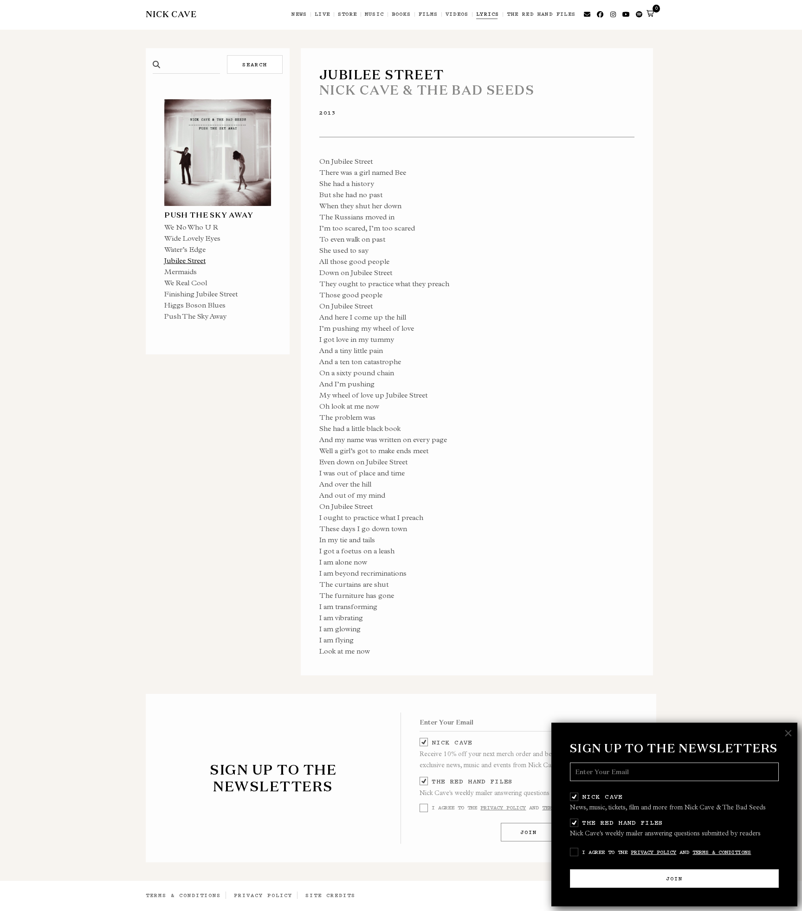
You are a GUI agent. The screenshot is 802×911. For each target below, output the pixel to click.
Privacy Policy (653, 852)
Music (374, 14)
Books (401, 14)
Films (428, 14)
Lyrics (487, 14)
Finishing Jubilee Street (201, 293)
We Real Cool (185, 282)
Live (322, 14)
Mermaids (180, 271)
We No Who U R (191, 227)
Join (674, 878)
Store (347, 14)
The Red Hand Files (622, 822)
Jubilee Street (185, 260)
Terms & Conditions (721, 852)
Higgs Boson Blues (195, 305)
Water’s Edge (185, 249)
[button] (650, 13)
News (299, 14)
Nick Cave (602, 796)
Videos (457, 14)
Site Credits (330, 895)
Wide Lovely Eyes (192, 238)
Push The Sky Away (195, 316)
